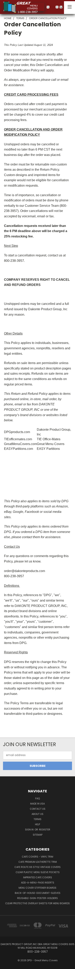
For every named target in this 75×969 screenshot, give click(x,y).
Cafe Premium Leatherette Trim (37, 862)
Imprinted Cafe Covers (37, 877)
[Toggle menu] (69, 7)
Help (37, 824)
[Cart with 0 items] (63, 7)
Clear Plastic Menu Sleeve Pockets (38, 872)
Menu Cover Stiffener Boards (37, 887)
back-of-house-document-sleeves (37, 893)
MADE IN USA (37, 803)
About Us (37, 814)
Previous (6, 965)
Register (44, 829)
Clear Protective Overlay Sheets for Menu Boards (37, 903)
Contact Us (37, 808)
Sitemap (37, 834)
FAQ (37, 798)
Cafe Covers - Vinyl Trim (37, 856)
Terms (37, 819)
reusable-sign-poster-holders (37, 898)
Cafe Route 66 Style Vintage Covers (37, 867)
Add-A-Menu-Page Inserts (37, 882)
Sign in (29, 829)
